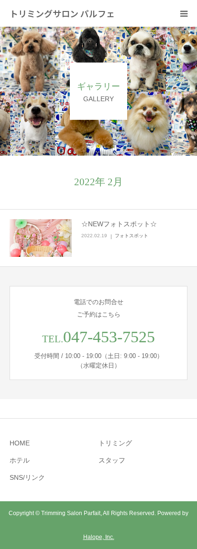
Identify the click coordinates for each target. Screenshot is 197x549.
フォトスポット (131, 235)
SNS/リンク (27, 477)
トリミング (115, 443)
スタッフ (111, 460)
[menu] (183, 13)
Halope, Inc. (98, 537)
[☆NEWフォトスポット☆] (41, 238)
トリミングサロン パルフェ (62, 13)
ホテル (20, 460)
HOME (20, 443)
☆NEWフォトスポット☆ (119, 224)
